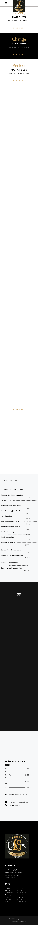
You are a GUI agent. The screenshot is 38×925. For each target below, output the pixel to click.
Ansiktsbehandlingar (13, 489)
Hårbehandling (11, 480)
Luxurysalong (24, 919)
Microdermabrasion (13, 485)
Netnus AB (22, 921)
